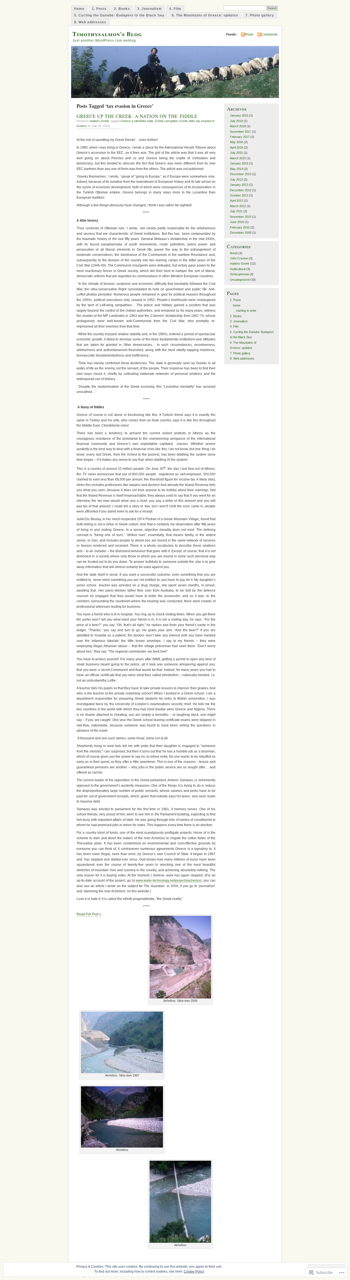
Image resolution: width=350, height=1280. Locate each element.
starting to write (246, 310)
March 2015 (238, 158)
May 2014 (236, 168)
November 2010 (240, 216)
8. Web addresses (90, 22)
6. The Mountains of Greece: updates (205, 15)
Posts (249, 34)
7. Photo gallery (260, 15)
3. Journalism (149, 9)
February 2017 (240, 136)
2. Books (122, 9)
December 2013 (240, 174)
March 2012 (238, 206)
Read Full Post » (89, 914)
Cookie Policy (194, 1271)
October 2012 (239, 195)
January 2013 (239, 184)
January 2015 (239, 163)
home (236, 305)
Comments (269, 34)
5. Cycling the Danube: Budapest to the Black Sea (119, 15)
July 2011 (236, 211)
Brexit (234, 253)
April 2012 (236, 200)
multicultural (238, 269)
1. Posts (99, 9)
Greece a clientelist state (137, 121)
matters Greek (99, 121)
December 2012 (240, 190)
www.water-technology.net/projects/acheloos (169, 880)
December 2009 (240, 232)
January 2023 (239, 115)
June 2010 (237, 222)
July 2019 (236, 121)
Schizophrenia (239, 274)
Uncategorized (239, 279)
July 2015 (236, 152)
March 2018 (238, 126)
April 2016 (236, 147)
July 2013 (236, 179)
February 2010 (240, 227)
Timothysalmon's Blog (107, 34)
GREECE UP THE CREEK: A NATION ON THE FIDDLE (137, 116)
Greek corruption (166, 121)
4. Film (175, 9)
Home (79, 9)
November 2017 (240, 131)
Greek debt (186, 121)
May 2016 (236, 142)
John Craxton (239, 258)
